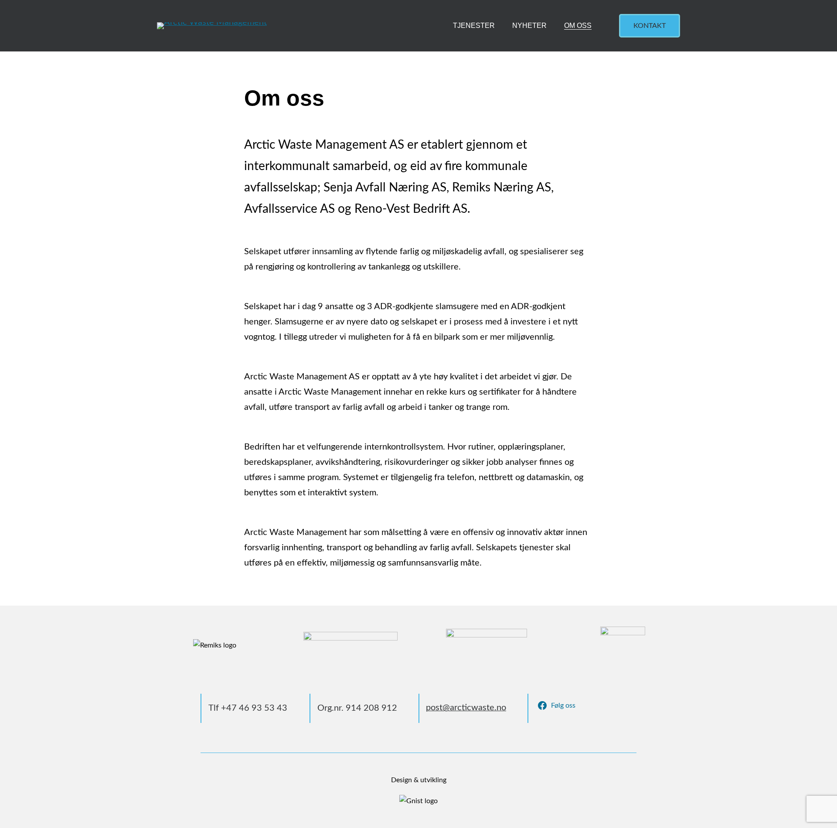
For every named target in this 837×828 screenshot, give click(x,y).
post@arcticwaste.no (466, 707)
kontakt (649, 25)
